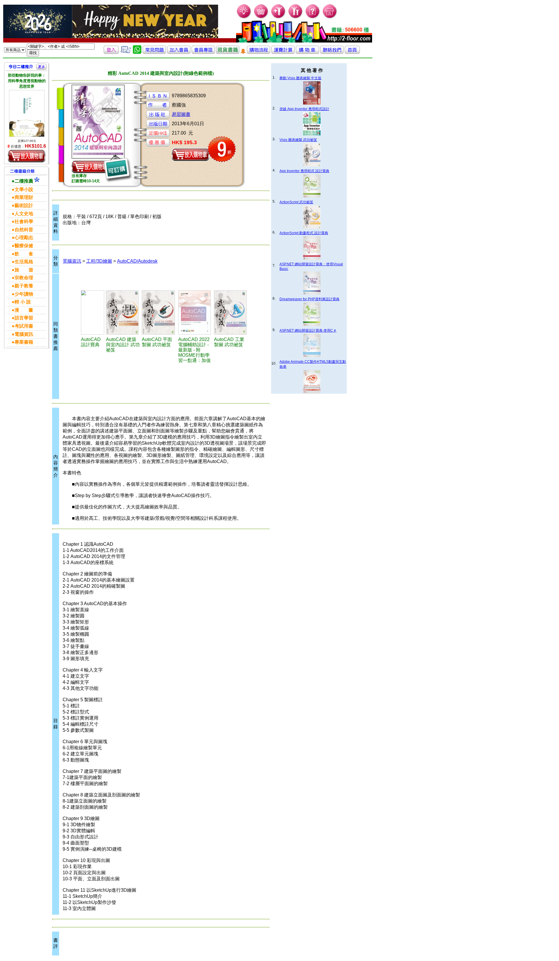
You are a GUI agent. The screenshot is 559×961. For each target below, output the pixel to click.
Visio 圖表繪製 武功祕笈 (298, 140)
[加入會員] (278, 17)
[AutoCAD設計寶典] (92, 312)
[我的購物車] (261, 17)
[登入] (111, 52)
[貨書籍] (227, 52)
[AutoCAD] (123, 312)
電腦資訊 (72, 261)
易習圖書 (181, 114)
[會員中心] (296, 17)
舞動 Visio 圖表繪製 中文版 (300, 78)
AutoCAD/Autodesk (137, 261)
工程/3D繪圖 (99, 261)
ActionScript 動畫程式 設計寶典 (304, 233)
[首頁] (330, 17)
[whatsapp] (137, 52)
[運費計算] (283, 52)
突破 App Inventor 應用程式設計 (304, 109)
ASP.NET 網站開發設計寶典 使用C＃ (308, 330)
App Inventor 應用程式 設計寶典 (304, 171)
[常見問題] (313, 17)
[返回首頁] (352, 52)
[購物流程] (258, 52)
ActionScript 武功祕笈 (296, 202)
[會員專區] (203, 52)
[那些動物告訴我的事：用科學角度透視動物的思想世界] (27, 113)
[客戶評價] (126, 52)
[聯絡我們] (332, 52)
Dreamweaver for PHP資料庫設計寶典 (309, 299)
